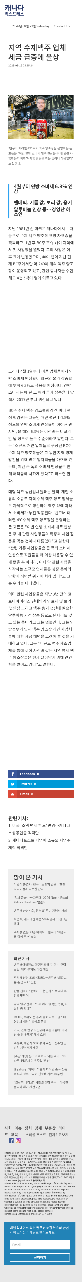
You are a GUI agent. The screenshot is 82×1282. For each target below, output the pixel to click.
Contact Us (62, 26)
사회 (8, 1128)
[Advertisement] (41, 325)
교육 (14, 1134)
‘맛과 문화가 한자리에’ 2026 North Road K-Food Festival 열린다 (41, 899)
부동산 (50, 1128)
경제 (38, 1128)
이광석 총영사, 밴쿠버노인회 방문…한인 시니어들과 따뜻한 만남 (39, 886)
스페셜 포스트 (36, 1134)
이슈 (18, 1128)
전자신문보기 (58, 1134)
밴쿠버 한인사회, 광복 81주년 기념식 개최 (40, 910)
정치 (28, 1128)
